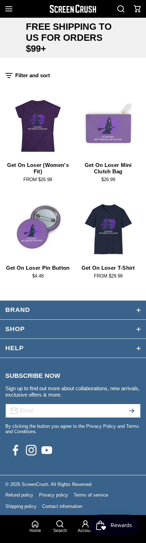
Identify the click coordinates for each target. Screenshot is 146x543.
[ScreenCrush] (73, 9)
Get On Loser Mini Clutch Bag (108, 168)
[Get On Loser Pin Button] (38, 229)
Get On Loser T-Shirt (108, 268)
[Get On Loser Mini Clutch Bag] (108, 125)
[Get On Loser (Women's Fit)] (38, 125)
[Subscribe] (132, 411)
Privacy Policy (101, 426)
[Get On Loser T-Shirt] (108, 229)
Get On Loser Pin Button (38, 268)
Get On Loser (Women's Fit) (38, 168)
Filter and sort (32, 75)
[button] (137, 8)
